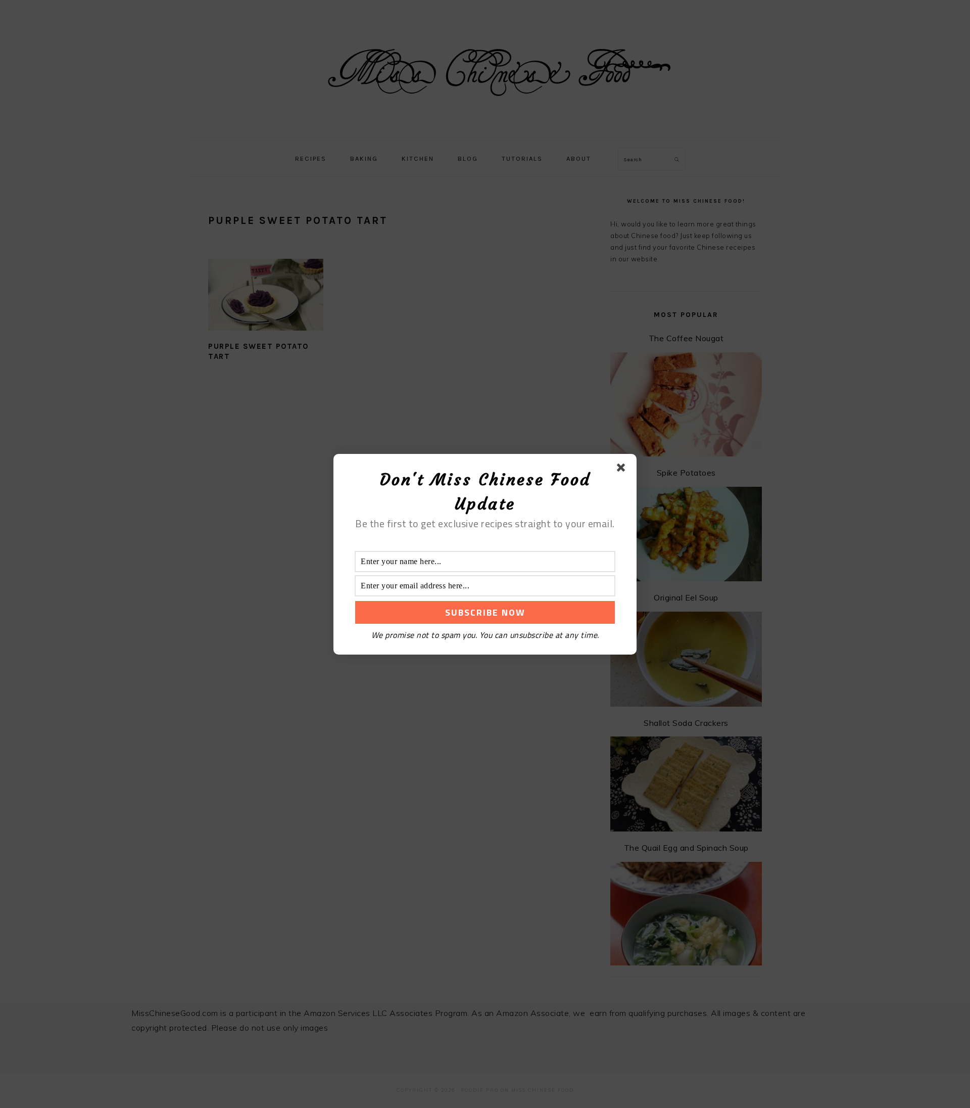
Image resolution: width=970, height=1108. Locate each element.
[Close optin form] (623, 470)
